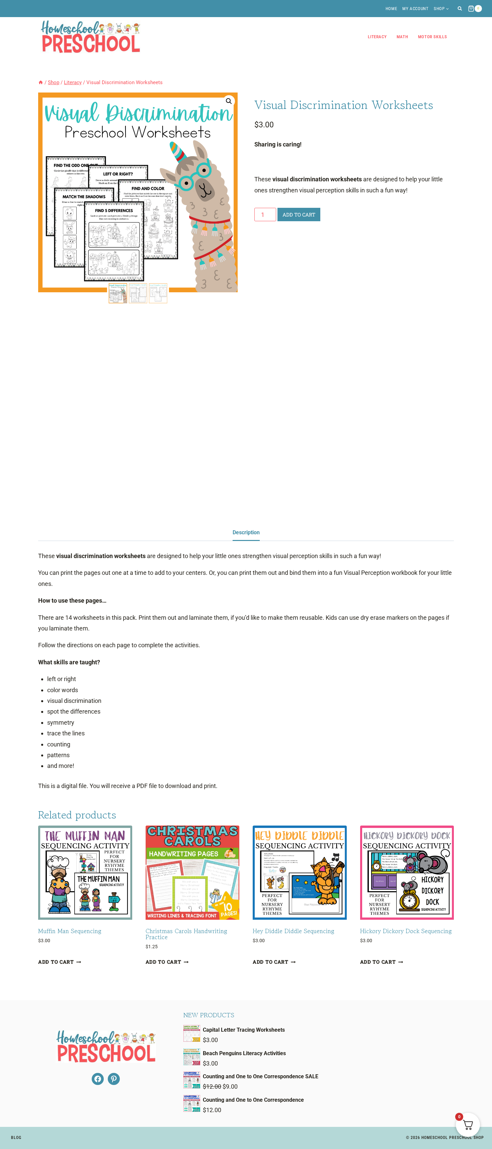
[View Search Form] (460, 8)
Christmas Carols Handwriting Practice (186, 933)
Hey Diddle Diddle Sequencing (293, 930)
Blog (16, 1137)
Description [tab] (246, 532)
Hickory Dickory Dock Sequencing (406, 930)
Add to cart (298, 214)
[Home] (40, 82)
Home (391, 8)
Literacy (377, 36)
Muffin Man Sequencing (69, 930)
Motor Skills (432, 36)
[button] (229, 101)
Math (402, 36)
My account (415, 8)
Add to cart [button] (56, 962)
